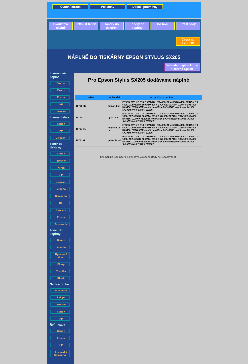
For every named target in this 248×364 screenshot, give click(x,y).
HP (61, 104)
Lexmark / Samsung (60, 353)
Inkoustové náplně (61, 25)
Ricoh (61, 278)
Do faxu (162, 24)
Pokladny (107, 7)
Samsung (61, 195)
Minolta (61, 188)
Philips (61, 297)
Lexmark (61, 111)
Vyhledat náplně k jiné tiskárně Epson (182, 67)
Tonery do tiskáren (111, 25)
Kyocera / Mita (61, 255)
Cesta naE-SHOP (188, 41)
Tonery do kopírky (137, 25)
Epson (61, 97)
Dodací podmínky (144, 7)
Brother (61, 83)
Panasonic (61, 224)
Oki (61, 203)
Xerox (61, 167)
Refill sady (188, 24)
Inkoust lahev (86, 24)
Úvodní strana (70, 7)
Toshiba (61, 271)
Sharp (61, 264)
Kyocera (61, 210)
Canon (61, 90)
